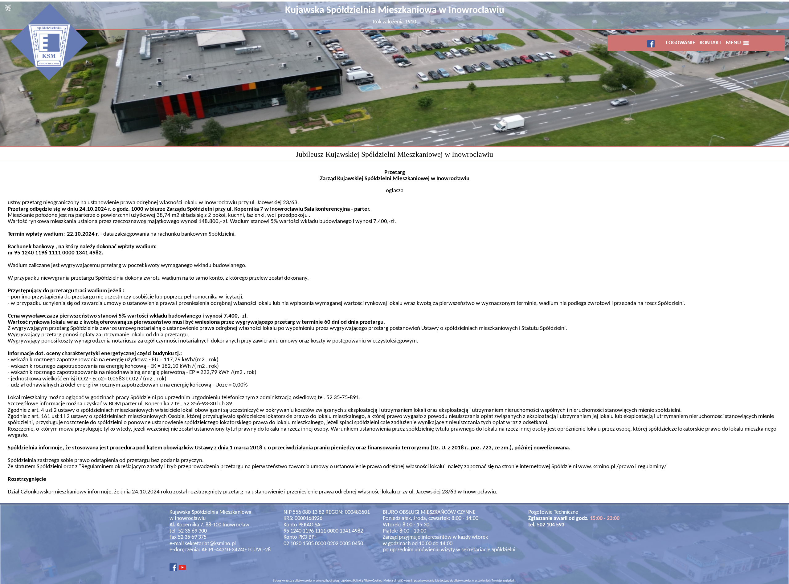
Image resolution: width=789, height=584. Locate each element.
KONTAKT (711, 43)
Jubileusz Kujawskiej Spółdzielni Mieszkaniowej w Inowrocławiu (394, 154)
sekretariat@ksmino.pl (210, 544)
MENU (734, 43)
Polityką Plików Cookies (367, 580)
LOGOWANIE (680, 43)
